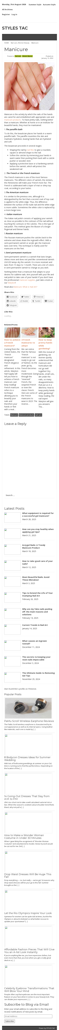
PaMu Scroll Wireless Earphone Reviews (29, 721)
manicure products (12, 119)
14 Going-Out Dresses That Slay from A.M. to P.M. (27, 798)
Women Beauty (23, 43)
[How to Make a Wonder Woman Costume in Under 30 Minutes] (29, 822)
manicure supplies (27, 280)
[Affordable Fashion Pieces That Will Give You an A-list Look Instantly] (29, 936)
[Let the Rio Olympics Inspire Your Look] (29, 900)
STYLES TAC (15, 28)
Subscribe (9, 1021)
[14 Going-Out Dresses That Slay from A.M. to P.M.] (29, 783)
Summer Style (35, 4)
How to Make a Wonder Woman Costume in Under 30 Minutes (24, 837)
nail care (38, 415)
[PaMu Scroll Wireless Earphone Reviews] (29, 708)
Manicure (14, 415)
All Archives (7, 9)
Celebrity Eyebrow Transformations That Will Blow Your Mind (29, 990)
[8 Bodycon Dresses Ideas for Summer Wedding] (29, 744)
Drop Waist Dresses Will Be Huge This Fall (27, 876)
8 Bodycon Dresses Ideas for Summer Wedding (27, 759)
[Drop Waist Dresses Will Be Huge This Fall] (29, 861)
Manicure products (26, 415)
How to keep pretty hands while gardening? (45, 344)
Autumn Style (49, 4)
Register (6, 14)
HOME (6, 43)
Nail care (14, 43)
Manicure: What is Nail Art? (25, 287)
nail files (30, 150)
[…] (34, 729)
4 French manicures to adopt (28, 342)
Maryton (11, 282)
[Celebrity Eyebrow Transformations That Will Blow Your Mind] (29, 975)
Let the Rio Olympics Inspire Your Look (28, 913)
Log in (14, 14)
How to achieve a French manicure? (12, 342)
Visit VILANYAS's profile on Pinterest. (20, 689)
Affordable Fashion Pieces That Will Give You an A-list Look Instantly (29, 951)
